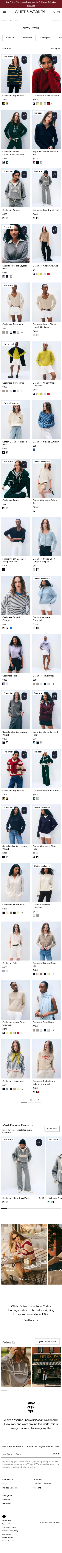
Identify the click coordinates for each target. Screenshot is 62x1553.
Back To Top (31, 1216)
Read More (29, 1320)
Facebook (7, 1499)
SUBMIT (56, 1454)
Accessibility (6, 1534)
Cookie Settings (7, 1537)
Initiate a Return (10, 1488)
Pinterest (6, 1503)
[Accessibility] (4, 1516)
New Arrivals (14, 21)
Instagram (7, 1495)
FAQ (4, 1483)
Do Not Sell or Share (9, 1541)
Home (4, 21)
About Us (37, 1479)
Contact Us (7, 1479)
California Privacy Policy (10, 1531)
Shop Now (52, 1128)
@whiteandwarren (47, 1341)
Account (37, 1488)
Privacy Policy (6, 1520)
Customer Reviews (42, 1483)
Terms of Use (6, 1524)
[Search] (53, 11)
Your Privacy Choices (9, 1527)
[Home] (30, 11)
